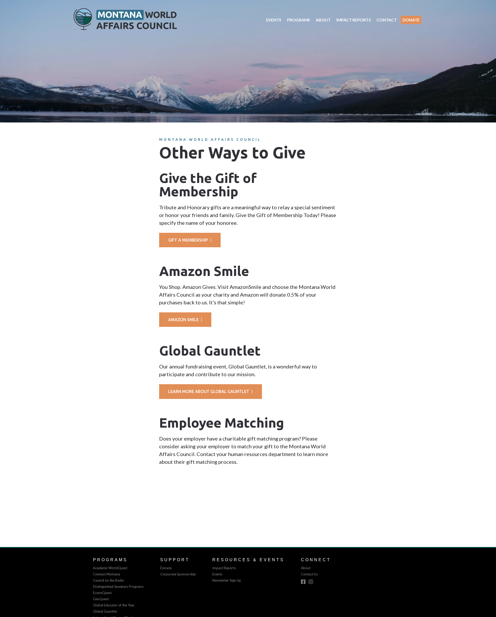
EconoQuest (102, 593)
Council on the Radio (108, 580)
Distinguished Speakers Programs (118, 586)
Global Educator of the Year (114, 605)
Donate (411, 19)
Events (274, 19)
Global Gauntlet (105, 611)
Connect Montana (106, 574)
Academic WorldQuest (110, 568)
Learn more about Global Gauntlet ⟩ (210, 391)
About (323, 19)
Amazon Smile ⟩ (185, 319)
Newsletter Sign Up (226, 580)
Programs (298, 19)
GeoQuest (101, 599)
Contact (386, 19)
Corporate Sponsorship (178, 574)
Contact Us (309, 574)
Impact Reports (353, 19)
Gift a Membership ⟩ (190, 240)
